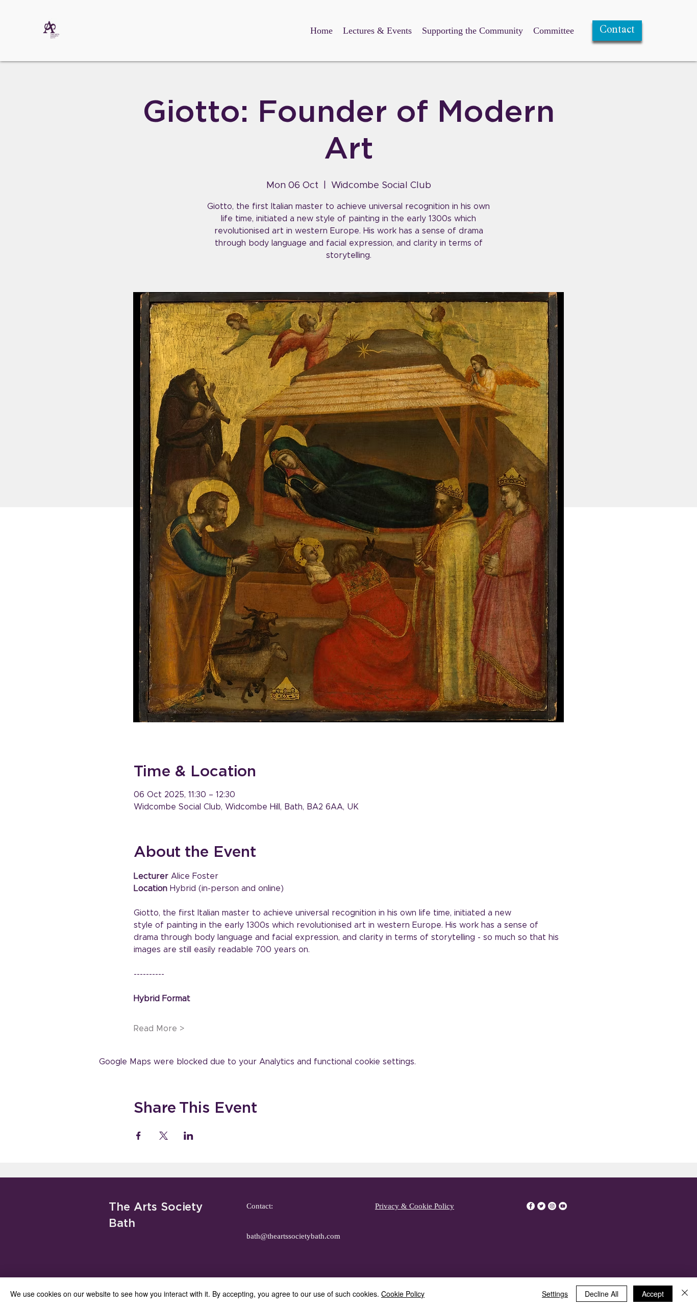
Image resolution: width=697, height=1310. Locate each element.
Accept (653, 1294)
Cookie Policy (403, 1294)
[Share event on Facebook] (138, 1136)
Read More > (159, 1029)
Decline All (601, 1294)
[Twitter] (541, 1206)
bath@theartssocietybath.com (293, 1236)
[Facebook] (531, 1206)
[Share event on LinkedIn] (188, 1136)
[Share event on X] (163, 1136)
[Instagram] (552, 1206)
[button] (617, 30)
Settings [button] (555, 1294)
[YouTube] (563, 1206)
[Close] (685, 1294)
